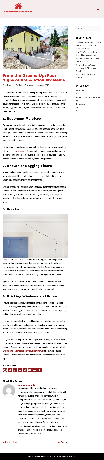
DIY (77, 94)
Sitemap (72, 456)
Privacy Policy (62, 456)
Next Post (62, 442)
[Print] (25, 370)
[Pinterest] (20, 370)
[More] (39, 370)
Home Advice (80, 104)
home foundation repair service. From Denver (24, 351)
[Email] (30, 370)
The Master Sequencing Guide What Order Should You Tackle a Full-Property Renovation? (88, 45)
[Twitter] (10, 370)
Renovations (80, 111)
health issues (20, 151)
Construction (8, 85)
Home (78, 101)
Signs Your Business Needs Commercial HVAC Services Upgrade (86, 68)
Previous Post (10, 442)
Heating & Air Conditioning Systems (88, 97)
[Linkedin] (15, 370)
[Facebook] (5, 370)
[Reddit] (34, 370)
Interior (78, 107)
